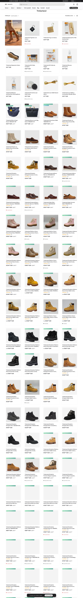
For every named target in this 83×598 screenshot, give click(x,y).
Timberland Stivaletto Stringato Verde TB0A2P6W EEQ (12, 586)
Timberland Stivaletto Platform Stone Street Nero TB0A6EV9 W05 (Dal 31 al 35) (13, 346)
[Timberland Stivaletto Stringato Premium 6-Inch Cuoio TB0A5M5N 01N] (51, 137)
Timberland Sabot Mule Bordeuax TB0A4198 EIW (49, 203)
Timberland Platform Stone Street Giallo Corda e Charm (69, 316)
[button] (77, 4)
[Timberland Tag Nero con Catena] (32, 28)
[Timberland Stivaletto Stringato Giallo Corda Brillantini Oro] (69, 387)
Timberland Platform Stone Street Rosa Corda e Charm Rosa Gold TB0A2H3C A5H (31, 233)
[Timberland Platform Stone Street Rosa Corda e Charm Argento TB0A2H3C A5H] (51, 222)
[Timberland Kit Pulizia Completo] (32, 56)
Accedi (47, 8)
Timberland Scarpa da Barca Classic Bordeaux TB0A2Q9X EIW (13, 204)
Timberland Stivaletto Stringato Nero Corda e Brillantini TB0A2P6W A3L (49, 557)
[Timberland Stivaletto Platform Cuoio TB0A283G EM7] (32, 517)
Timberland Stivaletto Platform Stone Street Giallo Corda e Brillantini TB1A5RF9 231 (69, 451)
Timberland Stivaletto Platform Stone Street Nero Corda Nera (51, 345)
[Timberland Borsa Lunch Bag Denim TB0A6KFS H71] (32, 111)
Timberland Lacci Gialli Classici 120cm (51, 93)
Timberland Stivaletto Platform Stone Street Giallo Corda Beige (69, 291)
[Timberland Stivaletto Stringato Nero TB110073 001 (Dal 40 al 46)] (32, 414)
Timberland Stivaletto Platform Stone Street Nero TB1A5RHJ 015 (32, 346)
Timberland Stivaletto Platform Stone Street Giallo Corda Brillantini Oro (13, 317)
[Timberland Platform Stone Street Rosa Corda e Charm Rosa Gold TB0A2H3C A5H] (32, 222)
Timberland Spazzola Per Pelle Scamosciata (69, 38)
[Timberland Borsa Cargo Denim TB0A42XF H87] (13, 111)
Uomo (12, 8)
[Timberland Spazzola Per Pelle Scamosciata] (69, 28)
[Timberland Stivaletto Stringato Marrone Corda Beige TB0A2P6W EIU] (69, 517)
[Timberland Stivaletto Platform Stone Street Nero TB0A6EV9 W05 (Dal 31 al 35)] (13, 335)
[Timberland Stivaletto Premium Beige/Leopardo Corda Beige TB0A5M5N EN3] (51, 465)
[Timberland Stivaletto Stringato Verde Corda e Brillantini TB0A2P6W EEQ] (51, 575)
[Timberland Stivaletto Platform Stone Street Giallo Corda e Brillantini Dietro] (32, 306)
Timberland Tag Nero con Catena (31, 38)
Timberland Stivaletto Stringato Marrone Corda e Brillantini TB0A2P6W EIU (12, 557)
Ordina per (7, 15)
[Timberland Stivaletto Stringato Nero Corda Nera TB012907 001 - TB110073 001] (51, 414)
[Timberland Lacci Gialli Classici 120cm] (51, 83)
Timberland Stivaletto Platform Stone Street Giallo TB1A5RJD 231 (51, 291)
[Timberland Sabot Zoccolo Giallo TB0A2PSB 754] (69, 193)
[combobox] (42, 4)
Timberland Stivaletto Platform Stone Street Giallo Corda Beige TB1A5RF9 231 (51, 451)
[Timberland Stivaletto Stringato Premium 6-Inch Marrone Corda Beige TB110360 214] (13, 164)
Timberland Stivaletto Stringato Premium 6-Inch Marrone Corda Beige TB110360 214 (12, 175)
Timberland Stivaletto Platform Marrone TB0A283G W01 (13, 527)
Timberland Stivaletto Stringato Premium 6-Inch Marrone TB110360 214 (68, 148)
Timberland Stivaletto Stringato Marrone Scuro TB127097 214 (68, 586)
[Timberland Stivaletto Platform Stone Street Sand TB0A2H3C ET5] (32, 251)
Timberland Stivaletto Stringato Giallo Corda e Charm (30, 398)
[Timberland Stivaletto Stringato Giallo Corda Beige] (51, 387)
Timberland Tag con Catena (50, 37)
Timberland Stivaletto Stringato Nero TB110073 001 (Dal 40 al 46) (32, 425)
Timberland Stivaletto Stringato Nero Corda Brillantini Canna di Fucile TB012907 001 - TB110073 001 (13, 451)
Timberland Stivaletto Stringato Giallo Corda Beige (50, 397)
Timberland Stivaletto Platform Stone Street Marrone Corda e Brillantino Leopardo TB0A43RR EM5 (69, 504)
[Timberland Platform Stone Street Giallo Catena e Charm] (51, 306)
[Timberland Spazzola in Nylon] (13, 56)
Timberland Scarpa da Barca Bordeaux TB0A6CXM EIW (69, 174)
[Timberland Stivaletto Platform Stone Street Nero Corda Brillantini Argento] (13, 360)
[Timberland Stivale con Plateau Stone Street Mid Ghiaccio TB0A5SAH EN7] (13, 137)
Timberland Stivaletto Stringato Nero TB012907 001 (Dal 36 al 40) (13, 425)
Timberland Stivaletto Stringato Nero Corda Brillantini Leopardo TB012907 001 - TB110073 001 (32, 451)
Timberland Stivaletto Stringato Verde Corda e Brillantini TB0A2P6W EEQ (49, 586)
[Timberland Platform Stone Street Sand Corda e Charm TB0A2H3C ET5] (51, 251)
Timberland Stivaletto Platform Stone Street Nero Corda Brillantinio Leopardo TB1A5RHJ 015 (32, 372)
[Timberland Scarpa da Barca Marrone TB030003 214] (51, 164)
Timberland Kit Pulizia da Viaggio (49, 66)
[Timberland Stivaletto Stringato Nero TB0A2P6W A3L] (32, 546)
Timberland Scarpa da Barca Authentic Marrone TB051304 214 (32, 204)
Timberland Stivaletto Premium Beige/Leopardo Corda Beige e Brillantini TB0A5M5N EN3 (68, 476)
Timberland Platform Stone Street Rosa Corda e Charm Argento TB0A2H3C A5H (50, 233)
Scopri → (28, 1)
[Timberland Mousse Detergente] (69, 56)
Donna (6, 8)
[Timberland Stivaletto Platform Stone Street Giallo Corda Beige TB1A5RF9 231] (51, 440)
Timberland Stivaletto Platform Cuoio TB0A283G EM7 (32, 527)
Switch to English (48, 595)
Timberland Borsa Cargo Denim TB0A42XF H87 (12, 121)
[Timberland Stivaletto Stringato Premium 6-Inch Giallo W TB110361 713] (69, 360)
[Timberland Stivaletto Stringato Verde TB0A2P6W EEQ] (13, 575)
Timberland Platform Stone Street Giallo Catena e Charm (50, 316)
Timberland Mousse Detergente (67, 66)
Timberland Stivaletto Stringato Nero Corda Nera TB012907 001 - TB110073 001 (50, 425)
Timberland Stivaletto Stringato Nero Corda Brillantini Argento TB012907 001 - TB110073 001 (69, 426)
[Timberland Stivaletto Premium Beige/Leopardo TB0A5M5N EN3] (32, 465)
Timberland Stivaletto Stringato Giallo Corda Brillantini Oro (67, 398)
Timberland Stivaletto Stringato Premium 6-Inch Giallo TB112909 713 (50, 371)
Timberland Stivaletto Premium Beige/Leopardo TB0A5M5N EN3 (31, 476)
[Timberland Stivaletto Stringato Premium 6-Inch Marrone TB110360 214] (69, 137)
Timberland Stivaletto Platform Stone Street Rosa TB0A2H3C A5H (13, 233)
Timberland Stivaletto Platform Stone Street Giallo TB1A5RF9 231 (13, 476)
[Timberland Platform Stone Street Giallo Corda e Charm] (69, 306)
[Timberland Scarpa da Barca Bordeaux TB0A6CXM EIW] (69, 164)
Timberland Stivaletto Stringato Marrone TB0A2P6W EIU (51, 528)
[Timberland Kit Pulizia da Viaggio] (51, 56)
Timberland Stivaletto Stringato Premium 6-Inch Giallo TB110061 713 (12, 398)
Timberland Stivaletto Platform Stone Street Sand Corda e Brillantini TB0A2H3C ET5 (13, 291)
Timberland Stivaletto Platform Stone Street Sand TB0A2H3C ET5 (32, 262)
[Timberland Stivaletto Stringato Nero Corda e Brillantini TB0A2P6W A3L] (51, 546)
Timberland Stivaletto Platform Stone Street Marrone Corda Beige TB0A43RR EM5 (32, 503)
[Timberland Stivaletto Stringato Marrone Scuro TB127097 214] (69, 575)
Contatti (43, 8)
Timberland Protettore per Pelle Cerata (31, 93)
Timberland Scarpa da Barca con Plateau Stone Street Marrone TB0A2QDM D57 (31, 148)
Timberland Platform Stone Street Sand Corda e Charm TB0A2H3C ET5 (50, 262)
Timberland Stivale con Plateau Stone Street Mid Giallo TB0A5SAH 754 (68, 122)
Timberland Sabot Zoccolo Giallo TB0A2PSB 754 (68, 203)
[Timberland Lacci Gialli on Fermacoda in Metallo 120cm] (69, 83)
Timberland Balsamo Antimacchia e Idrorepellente (13, 93)
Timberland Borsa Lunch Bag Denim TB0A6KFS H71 (31, 121)
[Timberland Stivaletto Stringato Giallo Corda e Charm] (32, 387)
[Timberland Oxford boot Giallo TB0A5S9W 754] (51, 111)
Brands (34, 8)
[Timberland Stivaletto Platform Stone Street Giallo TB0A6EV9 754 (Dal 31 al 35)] (32, 280)
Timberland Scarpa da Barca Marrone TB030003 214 (50, 174)
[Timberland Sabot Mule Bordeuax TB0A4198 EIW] (51, 193)
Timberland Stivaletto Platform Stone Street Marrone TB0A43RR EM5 (13, 503)
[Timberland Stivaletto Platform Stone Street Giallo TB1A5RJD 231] (51, 280)
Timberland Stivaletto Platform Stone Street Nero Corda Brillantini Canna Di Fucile (69, 346)
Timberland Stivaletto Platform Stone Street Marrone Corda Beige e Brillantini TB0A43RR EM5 (51, 504)
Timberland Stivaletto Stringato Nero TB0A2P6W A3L (32, 556)
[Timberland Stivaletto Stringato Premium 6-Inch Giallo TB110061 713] (13, 387)
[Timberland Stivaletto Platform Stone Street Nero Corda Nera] (51, 335)
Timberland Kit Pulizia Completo (30, 66)
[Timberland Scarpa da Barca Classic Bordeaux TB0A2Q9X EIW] (13, 193)
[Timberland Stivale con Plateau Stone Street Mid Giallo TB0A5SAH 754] (69, 111)
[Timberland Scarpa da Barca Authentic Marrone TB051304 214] (32, 193)
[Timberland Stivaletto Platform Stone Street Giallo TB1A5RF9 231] (13, 465)
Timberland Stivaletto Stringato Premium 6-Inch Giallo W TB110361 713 (68, 371)
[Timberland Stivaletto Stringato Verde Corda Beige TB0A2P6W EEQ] (32, 575)
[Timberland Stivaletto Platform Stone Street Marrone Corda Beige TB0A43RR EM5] (32, 492)
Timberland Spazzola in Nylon (13, 65)
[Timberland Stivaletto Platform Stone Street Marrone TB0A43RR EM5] (13, 492)
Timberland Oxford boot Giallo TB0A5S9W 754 (51, 121)
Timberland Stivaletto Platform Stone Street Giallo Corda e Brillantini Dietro (32, 317)
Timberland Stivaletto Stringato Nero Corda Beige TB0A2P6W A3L (68, 557)
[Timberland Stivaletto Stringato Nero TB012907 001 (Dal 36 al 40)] (13, 414)
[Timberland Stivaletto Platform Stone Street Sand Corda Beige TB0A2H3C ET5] (69, 251)
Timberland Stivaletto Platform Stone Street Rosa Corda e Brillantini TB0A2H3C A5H (13, 262)
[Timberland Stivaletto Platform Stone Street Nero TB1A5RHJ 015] (32, 335)
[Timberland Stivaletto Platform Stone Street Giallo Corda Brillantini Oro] (13, 306)
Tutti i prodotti (27, 8)
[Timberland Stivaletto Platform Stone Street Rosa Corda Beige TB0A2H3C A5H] (69, 222)
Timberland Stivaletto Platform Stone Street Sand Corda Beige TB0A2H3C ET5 (69, 262)
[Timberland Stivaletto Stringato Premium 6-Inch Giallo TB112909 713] (51, 360)
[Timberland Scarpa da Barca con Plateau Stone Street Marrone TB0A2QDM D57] (32, 137)
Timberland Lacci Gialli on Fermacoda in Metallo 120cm (69, 93)
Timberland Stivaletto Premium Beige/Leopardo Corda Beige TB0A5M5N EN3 (50, 476)
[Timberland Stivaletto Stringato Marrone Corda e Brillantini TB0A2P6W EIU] (13, 546)
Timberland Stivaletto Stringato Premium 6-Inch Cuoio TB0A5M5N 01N (50, 148)
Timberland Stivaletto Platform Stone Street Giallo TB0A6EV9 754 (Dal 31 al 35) (32, 291)
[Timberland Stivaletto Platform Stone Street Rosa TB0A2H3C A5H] (13, 222)
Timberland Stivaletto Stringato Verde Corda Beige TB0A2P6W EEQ (31, 586)
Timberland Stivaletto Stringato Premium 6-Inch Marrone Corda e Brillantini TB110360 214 (31, 175)
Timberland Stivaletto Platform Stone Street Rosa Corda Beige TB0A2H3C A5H (69, 233)
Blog (38, 8)
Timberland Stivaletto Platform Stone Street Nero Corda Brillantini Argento (13, 371)
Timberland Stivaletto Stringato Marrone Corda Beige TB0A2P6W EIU (68, 528)
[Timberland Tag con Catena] (51, 28)
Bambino (19, 8)
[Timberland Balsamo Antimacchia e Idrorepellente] (13, 83)
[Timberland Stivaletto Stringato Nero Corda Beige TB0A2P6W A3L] (69, 546)
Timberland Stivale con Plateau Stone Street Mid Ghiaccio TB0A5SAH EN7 (12, 148)
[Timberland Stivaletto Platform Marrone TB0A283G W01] (13, 517)
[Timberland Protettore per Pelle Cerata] (32, 83)
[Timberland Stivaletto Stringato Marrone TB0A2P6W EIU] (51, 517)
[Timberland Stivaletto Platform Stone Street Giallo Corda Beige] (69, 280)
